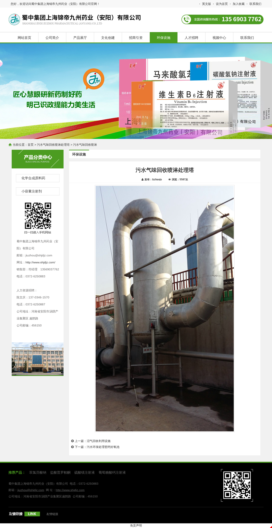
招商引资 (136, 38)
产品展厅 (80, 38)
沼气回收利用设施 (98, 441)
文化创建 (108, 38)
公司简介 (52, 38)
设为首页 (222, 4)
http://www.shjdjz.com (70, 490)
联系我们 (255, 4)
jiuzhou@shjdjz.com (30, 490)
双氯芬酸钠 (37, 472)
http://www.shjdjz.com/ (40, 262)
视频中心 (219, 38)
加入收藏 (239, 4)
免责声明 (136, 525)
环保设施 (163, 38)
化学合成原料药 (33, 178)
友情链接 (52, 514)
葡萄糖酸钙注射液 (112, 472)
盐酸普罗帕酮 (60, 472)
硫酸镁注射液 (84, 472)
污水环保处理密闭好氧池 (103, 447)
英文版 (206, 4)
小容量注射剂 (31, 191)
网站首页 (24, 38)
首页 (31, 144)
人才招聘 (191, 38)
